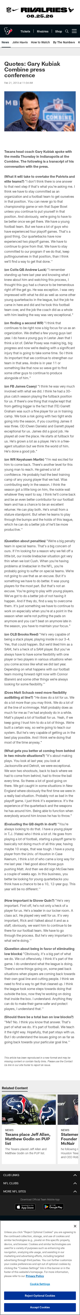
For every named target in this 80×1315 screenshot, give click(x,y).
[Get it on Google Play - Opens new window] (53, 1209)
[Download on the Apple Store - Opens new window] (25, 1207)
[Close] (75, 1226)
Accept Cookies (40, 1307)
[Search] (67, 31)
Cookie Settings (40, 1284)
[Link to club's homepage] (8, 29)
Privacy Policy (35, 1276)
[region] (40, 1267)
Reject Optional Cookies (40, 1295)
